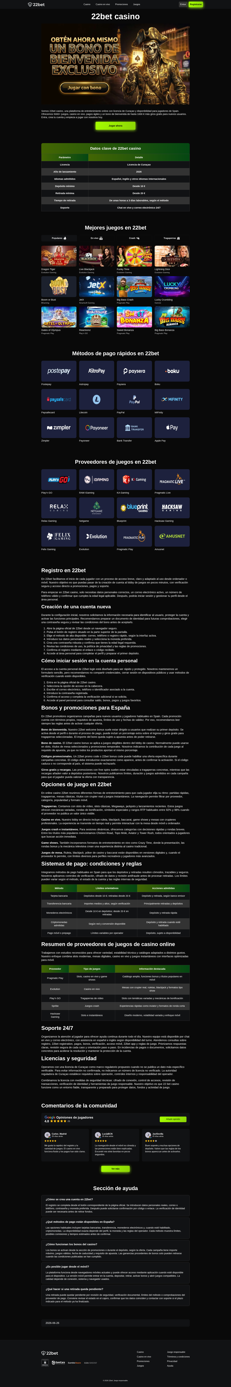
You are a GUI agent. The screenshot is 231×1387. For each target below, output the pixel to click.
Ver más (115, 1169)
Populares (57, 238)
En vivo (94, 238)
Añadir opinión (173, 1119)
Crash (132, 238)
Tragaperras (170, 238)
